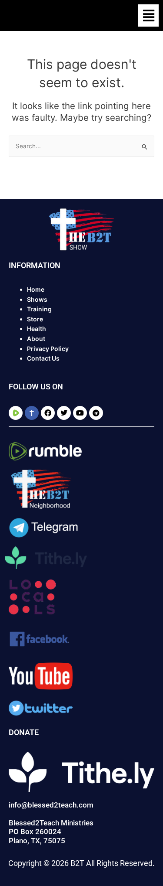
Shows (37, 299)
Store (35, 319)
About (36, 338)
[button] (148, 15)
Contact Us (43, 358)
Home (35, 289)
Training (39, 309)
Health (36, 328)
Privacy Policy (48, 348)
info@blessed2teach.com (51, 805)
